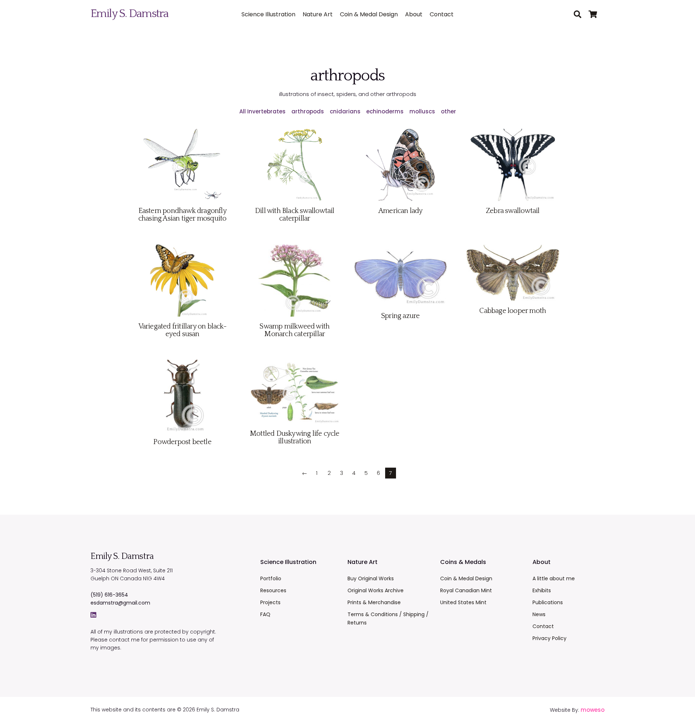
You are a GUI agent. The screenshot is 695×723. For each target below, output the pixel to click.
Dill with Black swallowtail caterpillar (294, 214)
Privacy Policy (549, 638)
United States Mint (463, 602)
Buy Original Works (371, 578)
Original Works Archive (376, 590)
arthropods (307, 111)
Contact (442, 14)
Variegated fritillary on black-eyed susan (182, 330)
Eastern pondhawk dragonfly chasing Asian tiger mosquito (182, 214)
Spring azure (400, 316)
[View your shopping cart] (597, 15)
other (448, 111)
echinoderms (385, 111)
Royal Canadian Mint (466, 590)
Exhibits (541, 590)
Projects (270, 602)
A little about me (553, 578)
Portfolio (270, 578)
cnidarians (345, 111)
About (413, 14)
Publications (547, 602)
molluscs (422, 111)
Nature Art (318, 14)
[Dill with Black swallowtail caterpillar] (294, 202)
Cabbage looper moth (512, 311)
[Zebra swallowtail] (513, 202)
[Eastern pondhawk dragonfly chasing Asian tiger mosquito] (182, 202)
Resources (273, 590)
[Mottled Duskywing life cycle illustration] (294, 425)
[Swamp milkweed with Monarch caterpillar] (294, 318)
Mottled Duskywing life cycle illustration (295, 437)
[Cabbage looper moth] (512, 302)
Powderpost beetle (182, 442)
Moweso (593, 710)
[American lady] (400, 202)
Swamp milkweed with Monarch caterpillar (294, 330)
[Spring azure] (400, 308)
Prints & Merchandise (374, 602)
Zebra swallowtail (512, 211)
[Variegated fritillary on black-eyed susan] (182, 318)
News (539, 614)
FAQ (265, 614)
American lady (400, 211)
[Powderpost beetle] (182, 434)
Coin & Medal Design (369, 14)
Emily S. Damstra (129, 13)
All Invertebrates (262, 111)
